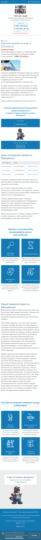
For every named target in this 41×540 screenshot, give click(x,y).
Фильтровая (6, 170)
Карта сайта (21, 526)
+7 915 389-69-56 (21, 29)
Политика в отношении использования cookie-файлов (20, 520)
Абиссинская (6, 174)
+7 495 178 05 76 (20, 26)
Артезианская (6, 166)
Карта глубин (21, 523)
